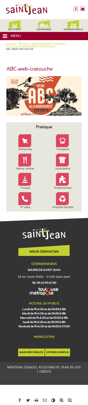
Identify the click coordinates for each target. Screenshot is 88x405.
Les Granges (44, 29)
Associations (62, 168)
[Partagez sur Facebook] (18, 400)
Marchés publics (31, 352)
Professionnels (63, 188)
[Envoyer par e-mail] (43, 400)
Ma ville (23, 44)
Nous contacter (44, 251)
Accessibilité (49, 367)
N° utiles (25, 207)
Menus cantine (25, 168)
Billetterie (14, 29)
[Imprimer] (35, 400)
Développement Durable (48, 44)
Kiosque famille (73, 29)
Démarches (25, 149)
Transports (62, 149)
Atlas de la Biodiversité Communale (31, 46)
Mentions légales (21, 367)
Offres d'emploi (57, 352)
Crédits (45, 371)
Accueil (11, 44)
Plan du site (71, 367)
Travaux (25, 188)
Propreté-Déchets (62, 207)
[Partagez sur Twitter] (27, 400)
